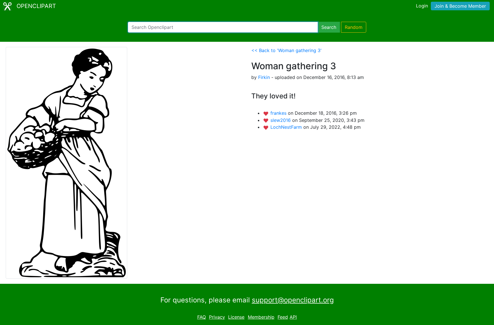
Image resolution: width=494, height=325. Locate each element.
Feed (283, 317)
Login (422, 6)
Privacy (217, 317)
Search (328, 27)
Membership (261, 317)
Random (353, 27)
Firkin (264, 77)
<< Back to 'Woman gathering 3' (286, 50)
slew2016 (281, 120)
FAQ (201, 317)
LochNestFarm (286, 127)
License (236, 317)
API (293, 317)
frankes (279, 113)
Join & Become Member (460, 6)
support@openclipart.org (293, 300)
